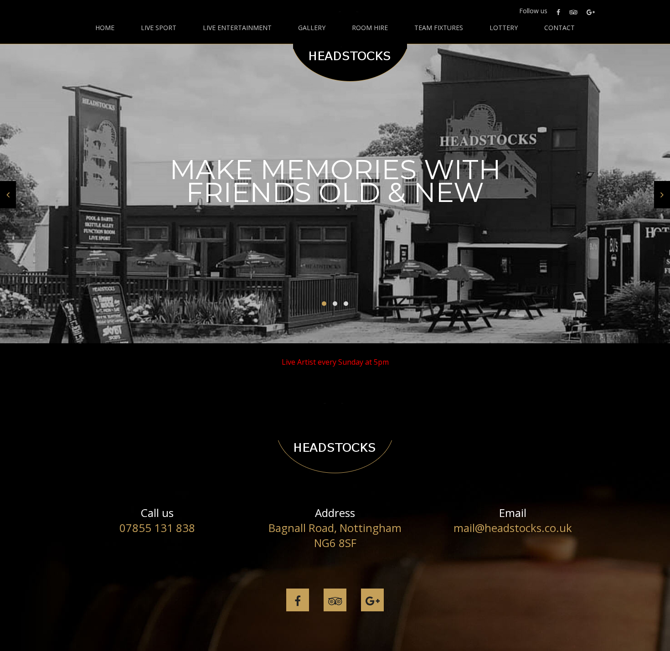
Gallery (311, 28)
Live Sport (158, 28)
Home (104, 28)
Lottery (504, 28)
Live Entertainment (237, 28)
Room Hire (370, 28)
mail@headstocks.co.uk (513, 527)
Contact (559, 28)
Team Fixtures (438, 28)
